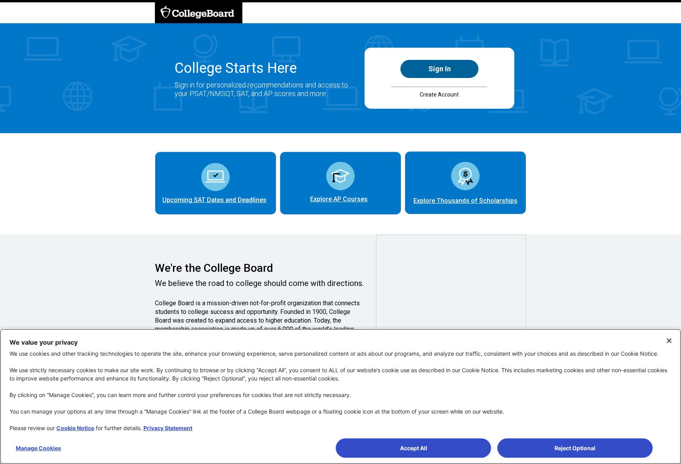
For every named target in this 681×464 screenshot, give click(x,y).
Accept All (413, 448)
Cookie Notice (75, 428)
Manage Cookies (38, 448)
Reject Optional (574, 448)
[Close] (669, 340)
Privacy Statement (167, 428)
